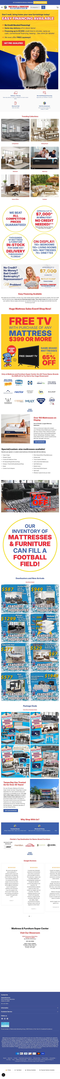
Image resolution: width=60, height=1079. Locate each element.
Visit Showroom (39, 388)
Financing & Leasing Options (25, 1004)
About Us (10, 1004)
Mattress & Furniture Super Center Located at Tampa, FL (41, 1006)
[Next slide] (56, 22)
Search (4, 1004)
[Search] (43, 7)
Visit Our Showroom (11, 757)
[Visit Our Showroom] (44, 52)
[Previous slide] (4, 22)
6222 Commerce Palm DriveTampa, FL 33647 (8, 946)
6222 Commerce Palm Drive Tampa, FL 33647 (30, 883)
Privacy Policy (45, 1004)
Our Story (8, 1006)
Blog (13, 1006)
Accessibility (52, 1004)
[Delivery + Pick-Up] (15, 42)
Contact (15, 1004)
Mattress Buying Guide (21, 1006)
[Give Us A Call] (15, 52)
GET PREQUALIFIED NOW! (40, 2)
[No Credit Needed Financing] (44, 42)
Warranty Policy (36, 1004)
